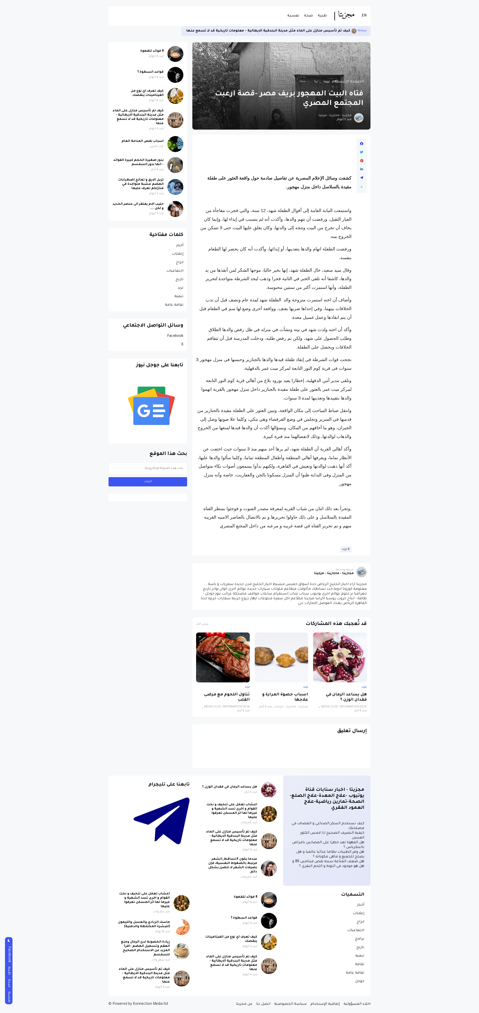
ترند (327, 82)
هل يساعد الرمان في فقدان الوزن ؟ (346, 697)
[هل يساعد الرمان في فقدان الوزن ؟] (340, 657)
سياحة (362, 30)
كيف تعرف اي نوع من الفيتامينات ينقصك (147, 93)
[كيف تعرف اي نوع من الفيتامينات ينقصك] (175, 96)
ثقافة (359, 965)
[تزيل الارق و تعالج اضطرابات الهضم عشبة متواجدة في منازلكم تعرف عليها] (175, 187)
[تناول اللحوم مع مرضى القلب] (223, 657)
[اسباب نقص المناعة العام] (175, 144)
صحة (308, 16)
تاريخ (179, 280)
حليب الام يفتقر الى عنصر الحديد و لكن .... (138, 206)
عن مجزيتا (244, 1004)
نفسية (293, 16)
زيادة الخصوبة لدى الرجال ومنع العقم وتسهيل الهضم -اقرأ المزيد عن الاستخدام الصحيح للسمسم (145, 948)
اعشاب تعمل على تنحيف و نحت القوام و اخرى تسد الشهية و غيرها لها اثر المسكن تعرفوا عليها (232, 811)
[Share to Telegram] (361, 178)
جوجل (359, 982)
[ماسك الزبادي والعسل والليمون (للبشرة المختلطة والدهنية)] (182, 927)
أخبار (179, 246)
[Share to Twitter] (361, 152)
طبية (322, 16)
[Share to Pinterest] (361, 161)
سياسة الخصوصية (290, 1004)
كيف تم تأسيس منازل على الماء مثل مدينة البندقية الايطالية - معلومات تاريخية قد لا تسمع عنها (268, 31)
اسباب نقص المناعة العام (142, 141)
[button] (361, 187)
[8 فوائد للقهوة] (175, 54)
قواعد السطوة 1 (150, 72)
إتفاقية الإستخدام (325, 1004)
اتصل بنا (263, 1004)
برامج (359, 939)
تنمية (178, 297)
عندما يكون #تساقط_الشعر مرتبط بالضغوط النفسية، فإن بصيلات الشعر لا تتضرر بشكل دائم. (232, 865)
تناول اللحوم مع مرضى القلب (227, 697)
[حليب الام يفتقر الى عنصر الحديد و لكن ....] (175, 209)
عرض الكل (202, 624)
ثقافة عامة (174, 305)
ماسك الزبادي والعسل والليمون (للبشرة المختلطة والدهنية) (144, 924)
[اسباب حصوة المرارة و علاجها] (281, 657)
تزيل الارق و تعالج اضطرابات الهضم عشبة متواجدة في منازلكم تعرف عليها (141, 184)
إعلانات (177, 254)
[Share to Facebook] (361, 144)
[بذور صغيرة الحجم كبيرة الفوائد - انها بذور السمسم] (175, 165)
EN (364, 16)
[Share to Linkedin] (361, 169)
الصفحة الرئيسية (349, 82)
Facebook (175, 336)
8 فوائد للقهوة (152, 51)
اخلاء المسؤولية (357, 1004)
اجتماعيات (174, 271)
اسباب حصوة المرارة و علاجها (285, 697)
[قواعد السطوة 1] (175, 75)
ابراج (179, 263)
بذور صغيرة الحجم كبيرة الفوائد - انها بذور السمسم (138, 162)
